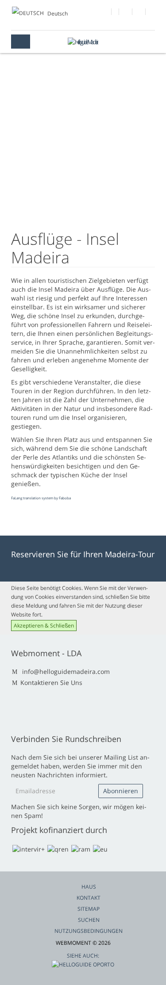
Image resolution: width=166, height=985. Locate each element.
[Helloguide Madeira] (83, 41)
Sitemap (88, 909)
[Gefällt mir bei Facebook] (105, 12)
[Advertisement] (83, 152)
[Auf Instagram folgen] (139, 12)
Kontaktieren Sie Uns (51, 682)
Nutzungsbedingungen (88, 931)
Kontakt (88, 897)
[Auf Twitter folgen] (126, 12)
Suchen (89, 920)
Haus (88, 886)
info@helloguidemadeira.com (66, 671)
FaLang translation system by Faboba (41, 497)
